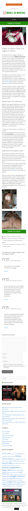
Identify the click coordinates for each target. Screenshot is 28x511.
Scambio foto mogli (16, 236)
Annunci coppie (6, 431)
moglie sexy (16, 480)
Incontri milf (5, 439)
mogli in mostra (7, 484)
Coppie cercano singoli (8, 435)
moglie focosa (11, 474)
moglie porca (5, 480)
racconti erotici (17, 484)
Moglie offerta (5, 443)
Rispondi (6, 271)
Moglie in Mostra (18, 476)
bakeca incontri (7, 238)
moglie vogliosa (20, 482)
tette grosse (19, 486)
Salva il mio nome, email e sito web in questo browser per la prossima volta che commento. (14, 366)
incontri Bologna (16, 459)
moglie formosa (17, 474)
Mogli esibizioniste (7, 441)
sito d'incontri (14, 486)
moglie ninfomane (5, 478)
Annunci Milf (6, 236)
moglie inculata (23, 474)
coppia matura (4, 456)
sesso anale (9, 486)
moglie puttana (11, 480)
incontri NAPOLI (15, 463)
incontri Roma (5, 465)
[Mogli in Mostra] (14, 12)
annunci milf (6, 454)
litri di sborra (13, 170)
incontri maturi (13, 461)
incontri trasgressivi (10, 467)
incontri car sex (5, 461)
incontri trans (17, 465)
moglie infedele (6, 476)
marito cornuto (17, 470)
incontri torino (12, 465)
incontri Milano (21, 461)
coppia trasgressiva (11, 456)
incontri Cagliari (23, 459)
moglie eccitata (15, 472)
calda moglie (19, 453)
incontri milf (7, 463)
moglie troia (12, 482)
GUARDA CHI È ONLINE (14, 23)
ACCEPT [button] (16, 508)
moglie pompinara (19, 478)
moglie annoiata (9, 472)
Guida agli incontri (7, 437)
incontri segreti (8, 81)
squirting (21, 238)
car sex (24, 453)
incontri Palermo (22, 463)
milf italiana (15, 238)
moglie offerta (12, 478)
